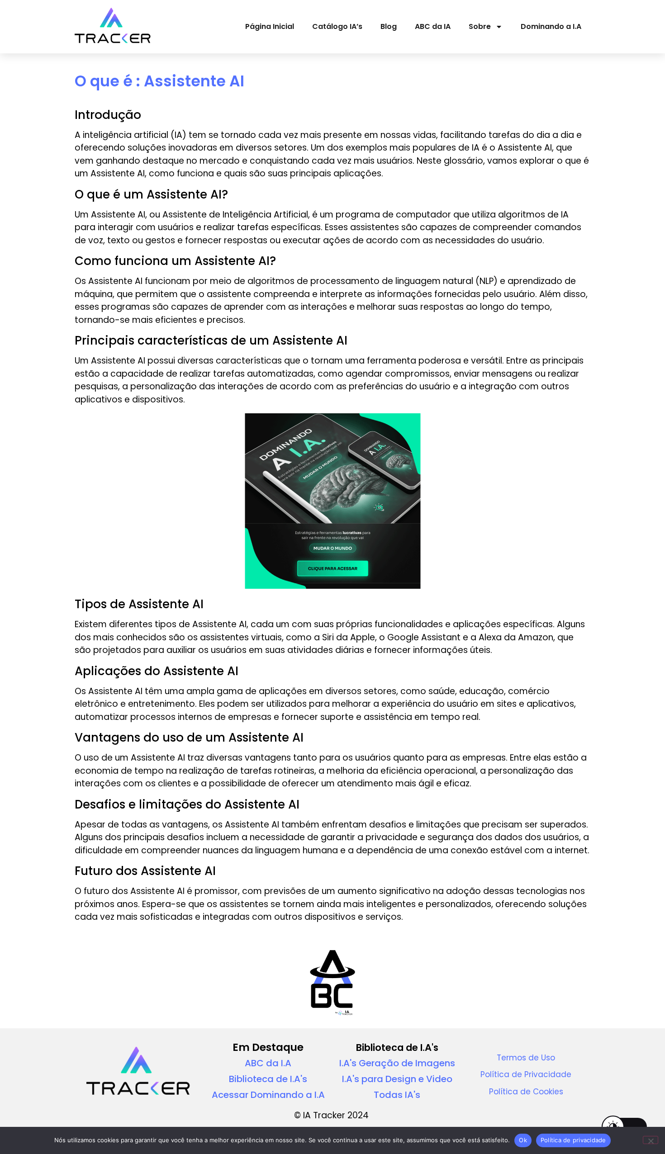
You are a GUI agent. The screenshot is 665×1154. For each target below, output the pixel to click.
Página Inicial (269, 26)
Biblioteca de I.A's (268, 1079)
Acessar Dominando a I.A (268, 1094)
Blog (388, 26)
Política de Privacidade (525, 1074)
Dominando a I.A (551, 26)
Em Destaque (268, 1047)
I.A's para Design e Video (397, 1079)
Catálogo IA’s (337, 26)
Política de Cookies (526, 1091)
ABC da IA (433, 26)
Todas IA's (397, 1094)
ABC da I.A (268, 1063)
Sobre (480, 26)
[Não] (650, 1140)
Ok (523, 1140)
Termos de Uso (526, 1057)
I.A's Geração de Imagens (397, 1063)
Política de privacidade (573, 1140)
